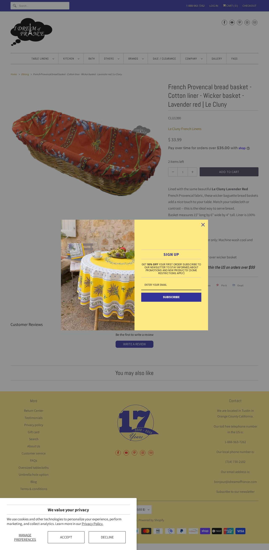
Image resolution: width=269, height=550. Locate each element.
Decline (107, 537)
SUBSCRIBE (171, 297)
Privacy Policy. (92, 523)
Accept (66, 537)
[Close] (203, 225)
